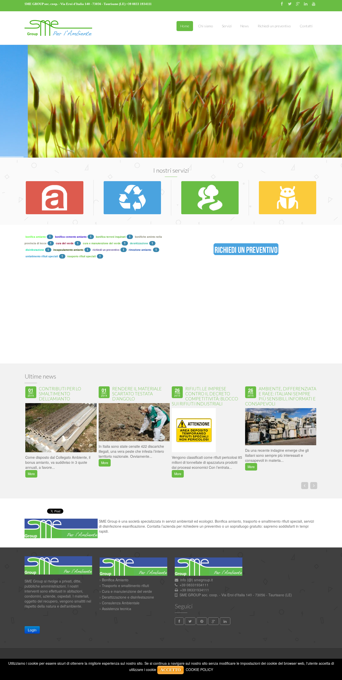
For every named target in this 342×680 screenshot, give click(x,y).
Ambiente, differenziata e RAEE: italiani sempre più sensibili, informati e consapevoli (280, 396)
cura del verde (65, 243)
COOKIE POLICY (199, 669)
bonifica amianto (36, 237)
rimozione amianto (140, 250)
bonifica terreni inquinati (111, 237)
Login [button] (32, 629)
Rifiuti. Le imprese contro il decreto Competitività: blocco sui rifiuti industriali (205, 396)
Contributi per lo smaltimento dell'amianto (60, 393)
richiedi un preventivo (106, 250)
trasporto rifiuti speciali (81, 256)
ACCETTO (170, 669)
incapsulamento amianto (68, 250)
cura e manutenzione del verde (102, 243)
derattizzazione (139, 243)
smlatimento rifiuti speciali (42, 256)
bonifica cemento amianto (71, 237)
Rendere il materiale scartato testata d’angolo (137, 393)
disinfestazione (35, 250)
